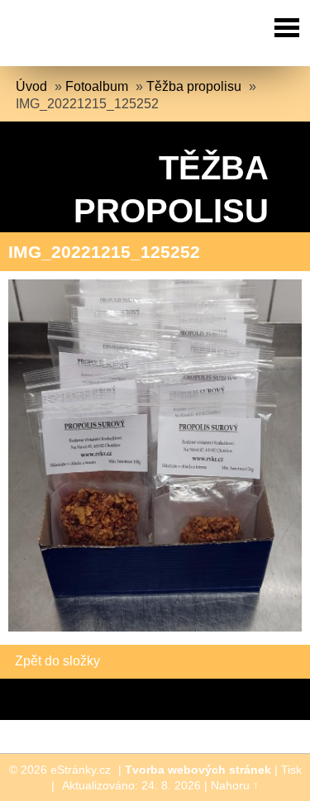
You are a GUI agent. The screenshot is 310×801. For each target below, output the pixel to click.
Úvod (31, 86)
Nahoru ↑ (235, 785)
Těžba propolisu (193, 86)
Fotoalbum (96, 86)
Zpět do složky (57, 661)
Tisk (291, 769)
